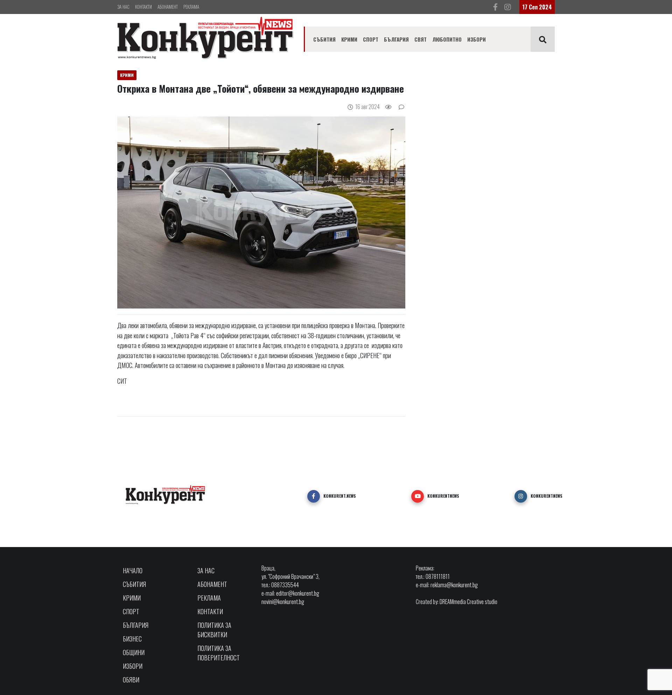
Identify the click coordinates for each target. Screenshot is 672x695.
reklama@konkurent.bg (454, 585)
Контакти (143, 6)
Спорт (370, 39)
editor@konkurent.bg (297, 593)
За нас (123, 6)
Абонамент (168, 6)
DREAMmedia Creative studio (468, 601)
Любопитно (447, 39)
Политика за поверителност (218, 653)
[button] (313, 496)
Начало (132, 570)
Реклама (191, 6)
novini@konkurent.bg (282, 601)
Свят (420, 39)
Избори (476, 39)
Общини (134, 652)
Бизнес (132, 638)
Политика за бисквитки (214, 629)
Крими (349, 39)
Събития (324, 39)
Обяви (131, 679)
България (396, 39)
